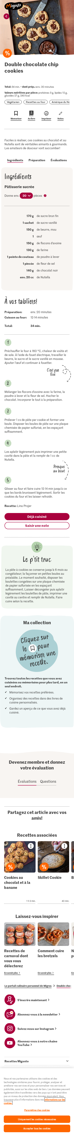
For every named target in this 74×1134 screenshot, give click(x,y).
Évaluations (59, 160)
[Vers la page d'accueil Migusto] (13, 4)
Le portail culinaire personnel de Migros (28, 985)
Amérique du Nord (62, 102)
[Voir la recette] (20, 872)
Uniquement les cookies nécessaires (37, 1119)
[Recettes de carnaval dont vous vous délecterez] (20, 948)
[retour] (6, 16)
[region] (37, 1101)
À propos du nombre (45, 196)
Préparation (37, 160)
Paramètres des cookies (37, 1110)
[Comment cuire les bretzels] (53, 948)
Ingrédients (15, 160)
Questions (48, 781)
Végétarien (13, 102)
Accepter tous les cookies (36, 1128)
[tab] (37, 1061)
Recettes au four (35, 102)
